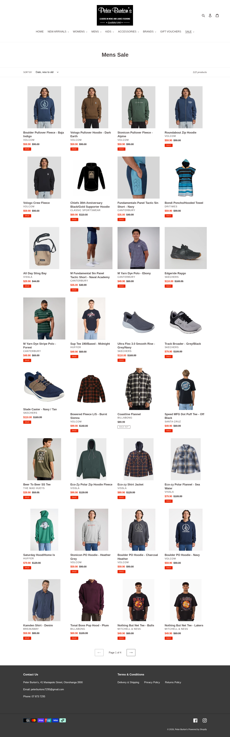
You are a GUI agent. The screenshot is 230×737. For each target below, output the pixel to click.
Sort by (27, 72)
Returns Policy (173, 682)
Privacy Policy (152, 682)
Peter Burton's (181, 729)
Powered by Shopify (197, 729)
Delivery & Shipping (128, 682)
